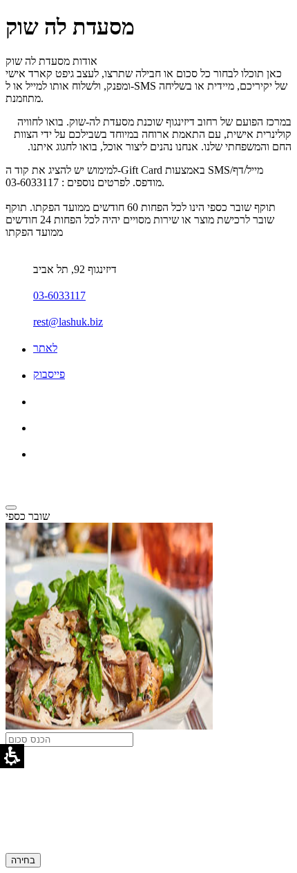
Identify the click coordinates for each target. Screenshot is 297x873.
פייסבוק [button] (49, 374)
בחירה (23, 860)
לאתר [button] (45, 348)
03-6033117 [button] (59, 295)
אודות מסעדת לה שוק (51, 61)
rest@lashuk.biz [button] (68, 322)
